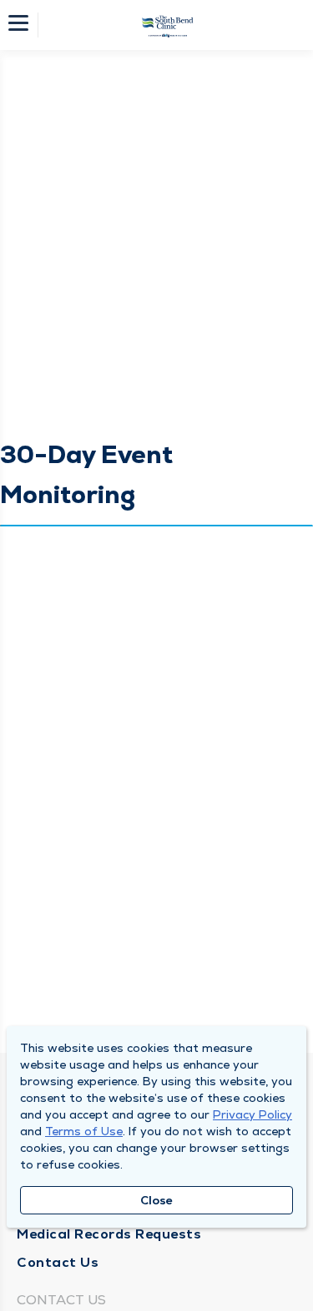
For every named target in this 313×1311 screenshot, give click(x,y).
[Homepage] (168, 25)
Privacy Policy (252, 1114)
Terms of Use (84, 1131)
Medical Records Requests (109, 1234)
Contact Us (57, 1262)
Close (156, 1200)
